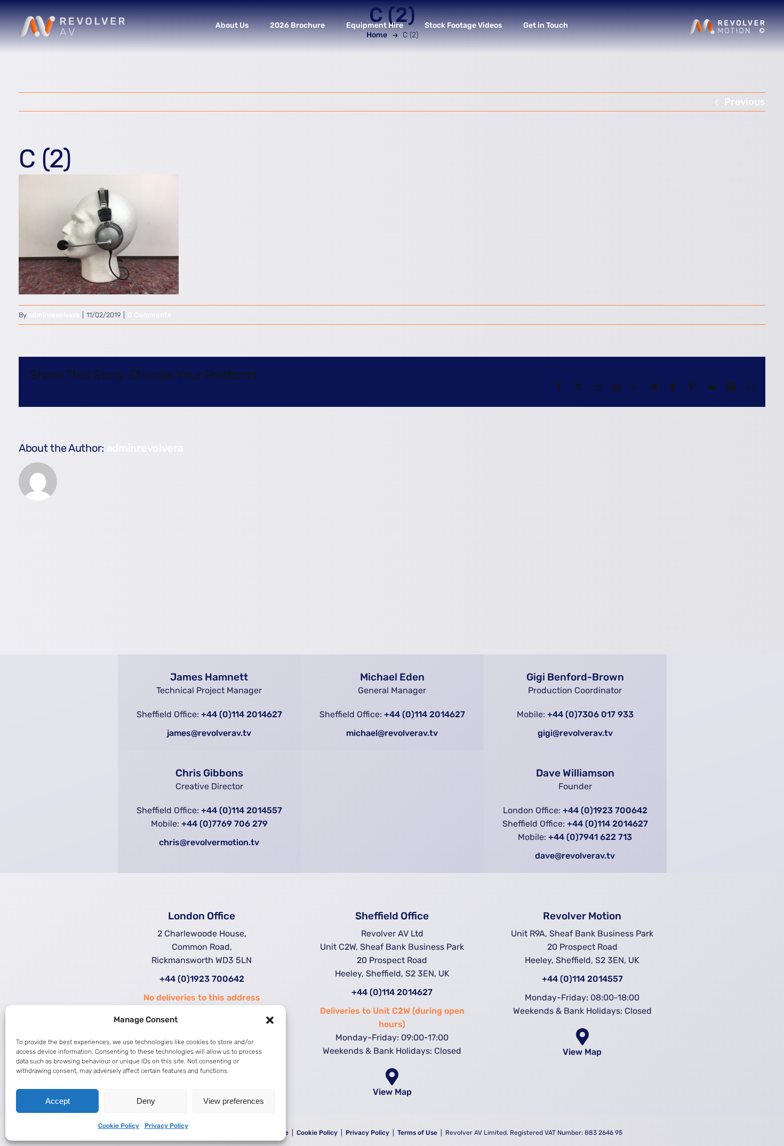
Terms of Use (418, 1132)
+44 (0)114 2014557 (241, 810)
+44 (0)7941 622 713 (590, 837)
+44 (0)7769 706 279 (224, 824)
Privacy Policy (166, 1125)
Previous (744, 102)
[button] (270, 1020)
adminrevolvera (53, 315)
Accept (57, 1100)
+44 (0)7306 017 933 (590, 714)
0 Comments (149, 315)
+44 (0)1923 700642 (605, 810)
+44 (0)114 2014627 (241, 714)
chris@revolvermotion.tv (209, 842)
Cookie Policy (118, 1125)
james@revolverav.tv (209, 733)
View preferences (233, 1100)
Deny (146, 1100)
